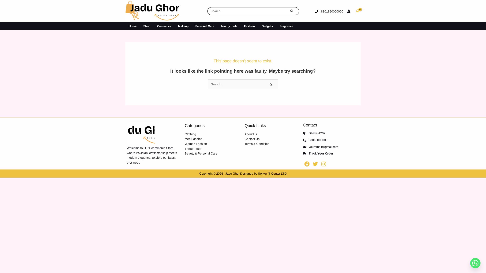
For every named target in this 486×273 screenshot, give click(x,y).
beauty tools (229, 26)
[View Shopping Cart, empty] (357, 11)
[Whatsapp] (475, 263)
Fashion (249, 26)
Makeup (183, 26)
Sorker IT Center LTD (272, 173)
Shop (146, 26)
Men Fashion (193, 138)
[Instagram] (323, 164)
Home (132, 26)
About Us (251, 134)
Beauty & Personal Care (201, 153)
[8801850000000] (329, 11)
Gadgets (267, 26)
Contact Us (252, 138)
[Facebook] (307, 164)
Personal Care (204, 26)
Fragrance (286, 26)
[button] (293, 11)
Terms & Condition (257, 143)
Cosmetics (164, 26)
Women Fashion (196, 143)
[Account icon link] (348, 11)
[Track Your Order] (318, 153)
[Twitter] (315, 164)
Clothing (190, 134)
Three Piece (193, 148)
